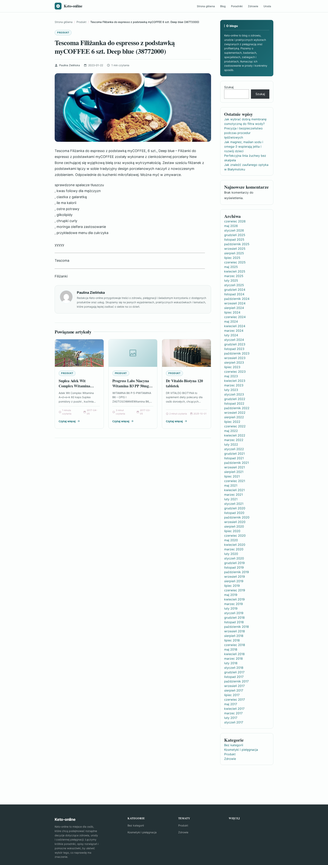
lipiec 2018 (232, 640)
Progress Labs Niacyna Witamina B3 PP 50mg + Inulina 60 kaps (132, 386)
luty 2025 (231, 280)
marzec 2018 (233, 658)
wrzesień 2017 (234, 686)
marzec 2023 (233, 385)
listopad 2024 (234, 294)
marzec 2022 (233, 440)
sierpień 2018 (233, 636)
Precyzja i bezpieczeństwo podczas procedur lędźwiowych (243, 132)
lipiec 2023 (232, 367)
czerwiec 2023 (235, 371)
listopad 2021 (234, 458)
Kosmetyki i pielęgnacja (241, 750)
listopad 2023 (234, 349)
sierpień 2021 (233, 472)
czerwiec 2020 (235, 535)
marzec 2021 (233, 494)
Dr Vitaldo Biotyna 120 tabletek (184, 383)
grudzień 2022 (234, 399)
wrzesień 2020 (234, 522)
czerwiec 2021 (234, 481)
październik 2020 (236, 517)
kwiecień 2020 (234, 545)
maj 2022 (231, 431)
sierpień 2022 (234, 417)
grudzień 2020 (234, 508)
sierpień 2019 (233, 581)
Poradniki (237, 6)
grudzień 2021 (234, 453)
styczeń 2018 (233, 668)
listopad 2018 (234, 622)
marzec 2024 (233, 330)
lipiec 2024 (232, 312)
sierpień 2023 (234, 362)
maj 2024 (231, 321)
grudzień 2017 (234, 672)
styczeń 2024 (234, 340)
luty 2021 (230, 499)
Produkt (63, 32)
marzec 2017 (233, 713)
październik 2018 (236, 627)
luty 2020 (231, 554)
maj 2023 (231, 376)
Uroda (267, 6)
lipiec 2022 (232, 422)
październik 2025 (236, 244)
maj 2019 (230, 595)
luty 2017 (230, 718)
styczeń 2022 (234, 449)
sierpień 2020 (234, 526)
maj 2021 (230, 485)
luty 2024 (231, 335)
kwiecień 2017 (234, 709)
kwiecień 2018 (234, 654)
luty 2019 (230, 608)
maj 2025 (231, 267)
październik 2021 (236, 463)
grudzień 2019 (234, 563)
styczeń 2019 (233, 613)
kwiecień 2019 (234, 599)
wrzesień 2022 (234, 412)
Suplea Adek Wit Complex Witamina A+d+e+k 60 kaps (74, 386)
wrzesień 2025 (234, 249)
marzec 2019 (233, 604)
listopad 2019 (234, 567)
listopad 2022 (234, 403)
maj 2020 (231, 540)
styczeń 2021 (233, 504)
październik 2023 (236, 353)
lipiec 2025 (232, 258)
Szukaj (229, 87)
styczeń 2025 (234, 285)
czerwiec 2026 (235, 221)
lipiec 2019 (232, 586)
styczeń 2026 (234, 230)
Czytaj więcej (67, 421)
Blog (223, 6)
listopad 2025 (234, 239)
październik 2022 (236, 408)
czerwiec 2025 (235, 262)
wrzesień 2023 (234, 358)
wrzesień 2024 (234, 303)
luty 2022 (231, 444)
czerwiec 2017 (234, 699)
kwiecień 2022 (234, 435)
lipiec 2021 (232, 476)
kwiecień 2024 (234, 326)
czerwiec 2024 (235, 317)
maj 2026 (231, 226)
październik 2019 (236, 572)
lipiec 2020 (232, 531)
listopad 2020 (234, 513)
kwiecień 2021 (234, 490)
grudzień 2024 (234, 289)
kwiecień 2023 (234, 381)
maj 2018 (230, 649)
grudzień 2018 (234, 617)
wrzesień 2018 (234, 631)
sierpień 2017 (233, 690)
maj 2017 (230, 704)
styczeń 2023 (234, 394)
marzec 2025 (233, 276)
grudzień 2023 (234, 344)
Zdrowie (253, 6)
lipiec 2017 (232, 695)
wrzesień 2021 (234, 467)
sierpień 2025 (234, 253)
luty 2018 (230, 663)
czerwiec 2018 (234, 645)
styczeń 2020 (234, 558)
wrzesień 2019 (234, 576)
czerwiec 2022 (235, 426)
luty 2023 (231, 390)
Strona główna (206, 6)
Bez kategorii (233, 745)
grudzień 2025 (234, 235)
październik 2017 (236, 681)
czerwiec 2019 (234, 590)
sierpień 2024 (234, 308)
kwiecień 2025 (234, 271)
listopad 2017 (234, 677)
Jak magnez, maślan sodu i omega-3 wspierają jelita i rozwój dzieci (243, 146)
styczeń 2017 (233, 722)
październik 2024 (236, 299)
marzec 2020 (233, 549)
